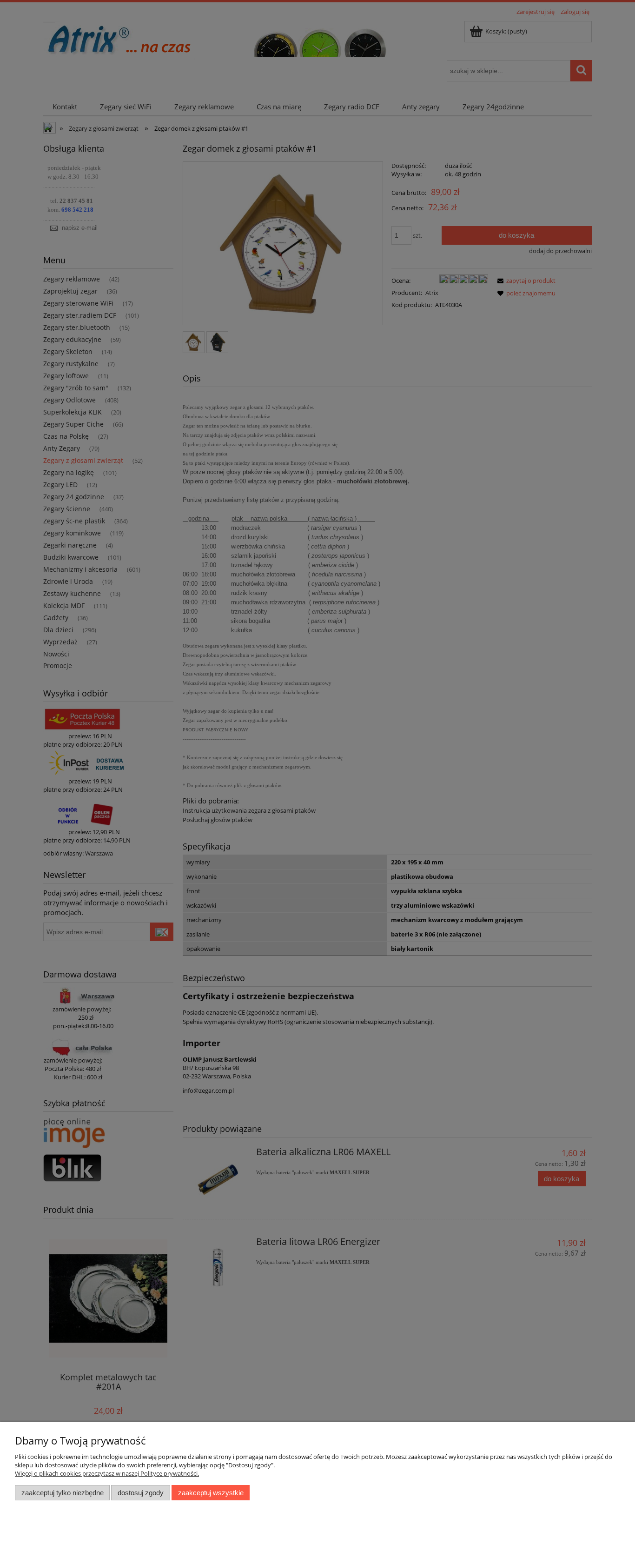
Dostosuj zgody (141, 1493)
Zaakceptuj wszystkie (211, 1493)
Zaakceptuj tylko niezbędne (62, 1493)
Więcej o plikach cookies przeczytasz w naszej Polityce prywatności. (107, 1473)
